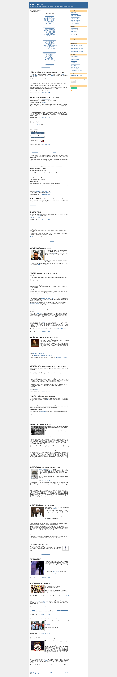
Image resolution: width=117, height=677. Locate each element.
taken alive (54, 304)
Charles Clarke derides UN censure (38, 150)
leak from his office (49, 75)
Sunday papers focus (39, 328)
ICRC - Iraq (73, 62)
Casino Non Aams (49, 58)
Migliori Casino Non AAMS (49, 64)
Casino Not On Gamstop (49, 24)
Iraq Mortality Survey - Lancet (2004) (77, 51)
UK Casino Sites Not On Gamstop (49, 37)
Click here (32, 236)
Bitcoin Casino (49, 44)
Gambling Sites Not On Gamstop (49, 27)
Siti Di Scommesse (49, 33)
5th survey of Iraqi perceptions (62, 610)
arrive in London (41, 264)
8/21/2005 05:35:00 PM (46, 331)
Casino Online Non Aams (49, 42)
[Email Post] (50, 144)
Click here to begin (33, 205)
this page (52, 241)
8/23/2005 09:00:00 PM (46, 243)
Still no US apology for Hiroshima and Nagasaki (41, 424)
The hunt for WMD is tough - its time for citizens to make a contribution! (47, 198)
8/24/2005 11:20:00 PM (46, 219)
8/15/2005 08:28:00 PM (46, 462)
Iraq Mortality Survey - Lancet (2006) (77, 48)
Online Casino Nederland (49, 36)
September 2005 (33, 672)
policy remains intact (38, 313)
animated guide (43, 411)
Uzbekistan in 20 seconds (36, 212)
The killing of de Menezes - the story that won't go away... (43, 273)
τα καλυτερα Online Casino (49, 23)
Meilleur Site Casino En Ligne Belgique (49, 45)
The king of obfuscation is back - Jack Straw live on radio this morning (47, 72)
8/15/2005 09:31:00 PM (46, 419)
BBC (48, 399)
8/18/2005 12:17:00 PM (46, 360)
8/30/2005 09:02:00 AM (46, 117)
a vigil (54, 253)
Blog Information (73, 75)
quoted (46, 660)
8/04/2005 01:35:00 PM (46, 539)
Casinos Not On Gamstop (49, 16)
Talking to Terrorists (35, 559)
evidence (33, 610)
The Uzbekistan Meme (35, 225)
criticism (54, 152)
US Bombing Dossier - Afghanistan (76, 70)
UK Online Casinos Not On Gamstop (49, 40)
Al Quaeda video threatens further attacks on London (42, 505)
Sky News (46, 521)
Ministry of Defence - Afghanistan (76, 65)
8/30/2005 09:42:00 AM (46, 92)
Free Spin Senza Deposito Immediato (49, 52)
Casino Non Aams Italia (49, 21)
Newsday (36, 389)
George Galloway (42, 469)
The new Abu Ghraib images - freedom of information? (43, 396)
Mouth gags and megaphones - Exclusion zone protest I (43, 618)
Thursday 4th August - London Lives (39, 544)
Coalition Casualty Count (75, 59)
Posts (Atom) (37, 673)
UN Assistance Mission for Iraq (76, 68)
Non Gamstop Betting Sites (75, 20)
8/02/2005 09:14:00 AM (46, 633)
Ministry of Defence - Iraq (75, 67)
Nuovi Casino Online (49, 54)
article (44, 602)
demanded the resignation (59, 306)
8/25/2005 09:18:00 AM (46, 207)
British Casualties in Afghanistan (76, 15)
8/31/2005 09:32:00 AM (46, 67)
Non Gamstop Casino (49, 17)
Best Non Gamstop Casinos (75, 18)
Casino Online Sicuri (49, 55)
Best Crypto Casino (49, 56)
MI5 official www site (46, 480)
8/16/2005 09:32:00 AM (46, 391)
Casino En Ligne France (49, 28)
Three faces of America (35, 122)
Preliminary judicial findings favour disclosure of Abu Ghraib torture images (48, 366)
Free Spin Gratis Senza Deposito (49, 53)
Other (72, 32)
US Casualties (73, 34)
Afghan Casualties (74, 28)
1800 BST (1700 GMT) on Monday (54, 256)
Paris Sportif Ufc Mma (49, 47)
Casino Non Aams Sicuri (49, 41)
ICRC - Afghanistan (74, 61)
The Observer (43, 102)
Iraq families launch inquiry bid (38, 353)
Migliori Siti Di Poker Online (49, 15)
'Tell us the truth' (60, 328)
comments (51, 470)
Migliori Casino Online (49, 59)
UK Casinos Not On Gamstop (49, 18)
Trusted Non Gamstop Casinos (49, 29)
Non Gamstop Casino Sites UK (49, 34)
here (44, 550)
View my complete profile (81, 79)
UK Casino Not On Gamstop (49, 31)
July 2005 (67, 672)
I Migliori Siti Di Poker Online (49, 61)
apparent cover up (35, 292)
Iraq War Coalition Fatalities (75, 64)
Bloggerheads (38, 215)
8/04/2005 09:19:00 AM (46, 554)
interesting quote (35, 152)
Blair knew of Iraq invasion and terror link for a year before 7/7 (45, 97)
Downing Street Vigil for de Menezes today (40, 248)
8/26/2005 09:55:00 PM (46, 144)
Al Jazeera (55, 508)
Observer (57, 640)
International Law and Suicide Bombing (41, 191)
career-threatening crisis (34, 303)
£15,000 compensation (47, 322)
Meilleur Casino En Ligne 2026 (49, 48)
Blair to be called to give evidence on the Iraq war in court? (44, 337)
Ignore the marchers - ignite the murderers (40, 583)
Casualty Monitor (36, 4)
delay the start (64, 292)
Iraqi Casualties (73, 12)
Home (51, 672)
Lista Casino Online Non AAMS (49, 60)
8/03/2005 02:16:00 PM (46, 577)
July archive (48, 192)
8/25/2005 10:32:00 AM (46, 194)
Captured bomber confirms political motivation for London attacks (46, 638)
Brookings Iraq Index (74, 56)
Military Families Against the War (62, 357)
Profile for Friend (79, 75)
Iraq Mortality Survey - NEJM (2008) (77, 45)
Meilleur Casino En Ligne (49, 22)
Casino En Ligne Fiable (49, 65)
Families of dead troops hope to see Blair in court (43, 355)
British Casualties (74, 29)
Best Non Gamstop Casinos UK (76, 21)
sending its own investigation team (47, 298)
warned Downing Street (46, 99)
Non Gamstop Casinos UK (75, 17)
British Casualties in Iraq (75, 14)
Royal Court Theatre (56, 571)
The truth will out (34, 11)
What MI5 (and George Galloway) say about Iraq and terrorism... (45, 467)
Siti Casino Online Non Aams (49, 43)
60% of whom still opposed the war (40, 601)
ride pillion (39, 124)
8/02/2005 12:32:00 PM (46, 614)
